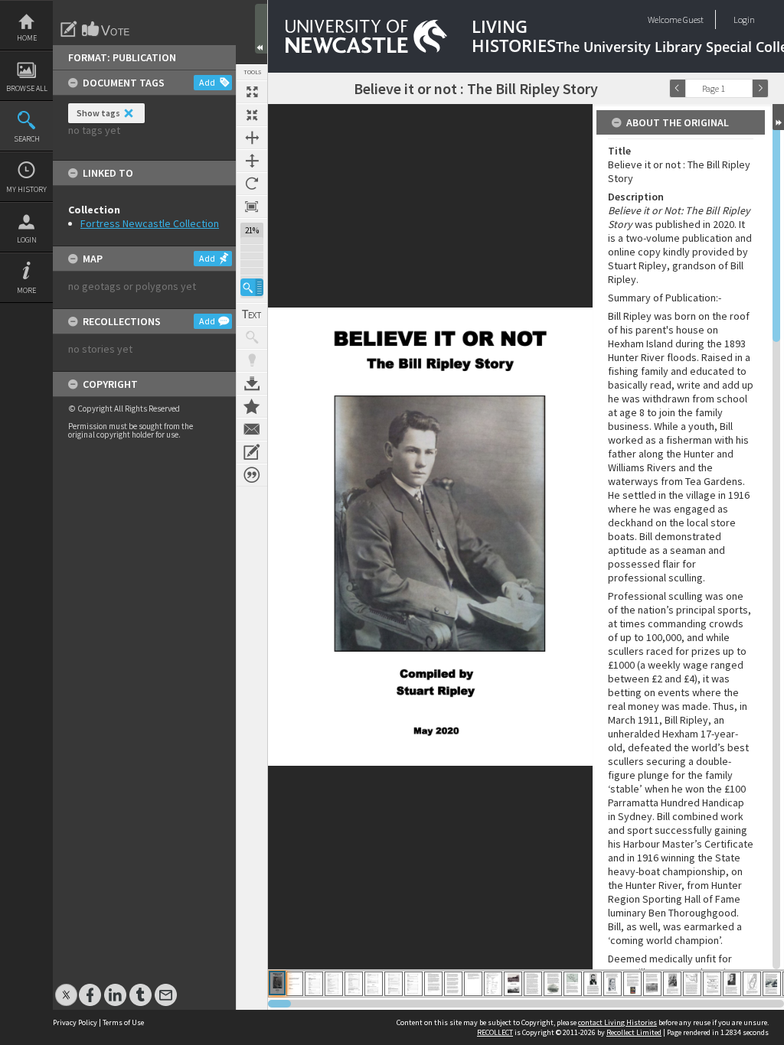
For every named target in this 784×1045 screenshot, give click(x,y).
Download (252, 383)
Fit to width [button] (252, 137)
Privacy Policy (75, 1022)
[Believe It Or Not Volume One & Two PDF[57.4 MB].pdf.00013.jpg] (513, 984)
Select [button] (744, 88)
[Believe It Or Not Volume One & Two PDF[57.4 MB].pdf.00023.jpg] (712, 984)
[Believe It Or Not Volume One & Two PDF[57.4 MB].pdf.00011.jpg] (473, 984)
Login (27, 240)
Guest (693, 19)
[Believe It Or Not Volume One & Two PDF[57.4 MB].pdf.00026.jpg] (772, 984)
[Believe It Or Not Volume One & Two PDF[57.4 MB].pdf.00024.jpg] (732, 984)
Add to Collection (252, 406)
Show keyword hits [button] (252, 337)
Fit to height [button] (252, 160)
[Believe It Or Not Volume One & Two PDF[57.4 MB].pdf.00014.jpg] (533, 984)
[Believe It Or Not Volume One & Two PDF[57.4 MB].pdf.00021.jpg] (672, 984)
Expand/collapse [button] (778, 117)
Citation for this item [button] (252, 475)
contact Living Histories (617, 1022)
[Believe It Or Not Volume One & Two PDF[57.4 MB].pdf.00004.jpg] (334, 984)
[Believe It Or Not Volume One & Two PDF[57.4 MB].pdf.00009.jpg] (433, 984)
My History (26, 189)
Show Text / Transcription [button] (252, 314)
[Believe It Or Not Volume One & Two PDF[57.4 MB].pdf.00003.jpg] (314, 984)
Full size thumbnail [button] (252, 91)
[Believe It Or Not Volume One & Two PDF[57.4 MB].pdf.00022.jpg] (692, 984)
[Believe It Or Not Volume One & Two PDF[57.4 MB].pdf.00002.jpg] (294, 984)
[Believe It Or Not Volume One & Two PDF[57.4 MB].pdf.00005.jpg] (354, 984)
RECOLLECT (495, 1032)
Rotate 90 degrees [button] (252, 183)
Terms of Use (123, 1022)
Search (27, 139)
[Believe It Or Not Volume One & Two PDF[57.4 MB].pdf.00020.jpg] (652, 984)
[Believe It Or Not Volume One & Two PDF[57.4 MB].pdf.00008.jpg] (413, 984)
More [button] (26, 290)
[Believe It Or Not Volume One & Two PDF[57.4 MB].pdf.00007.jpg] (393, 984)
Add (207, 82)
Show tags (98, 113)
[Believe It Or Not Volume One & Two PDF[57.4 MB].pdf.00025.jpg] (752, 984)
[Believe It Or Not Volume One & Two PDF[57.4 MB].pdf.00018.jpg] (612, 984)
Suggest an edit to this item (68, 29)
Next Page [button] (760, 88)
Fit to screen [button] (252, 114)
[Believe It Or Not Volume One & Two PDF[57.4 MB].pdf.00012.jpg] (493, 984)
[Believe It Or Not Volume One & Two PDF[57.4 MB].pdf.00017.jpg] (592, 984)
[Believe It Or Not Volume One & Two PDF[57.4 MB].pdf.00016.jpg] (573, 984)
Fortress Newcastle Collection (149, 223)
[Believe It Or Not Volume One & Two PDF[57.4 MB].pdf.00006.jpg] (373, 984)
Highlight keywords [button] (252, 360)
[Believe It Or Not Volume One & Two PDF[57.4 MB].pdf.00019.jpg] (632, 984)
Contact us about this (252, 429)
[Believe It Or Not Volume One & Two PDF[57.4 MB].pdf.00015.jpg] (553, 984)
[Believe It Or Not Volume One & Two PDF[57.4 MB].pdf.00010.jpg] (453, 984)
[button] (251, 287)
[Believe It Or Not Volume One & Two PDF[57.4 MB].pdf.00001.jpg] (277, 983)
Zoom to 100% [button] (252, 206)
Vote (106, 29)
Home (27, 38)
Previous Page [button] (677, 88)
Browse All (26, 88)
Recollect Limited (634, 1032)
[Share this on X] (66, 987)
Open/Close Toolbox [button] (261, 29)
